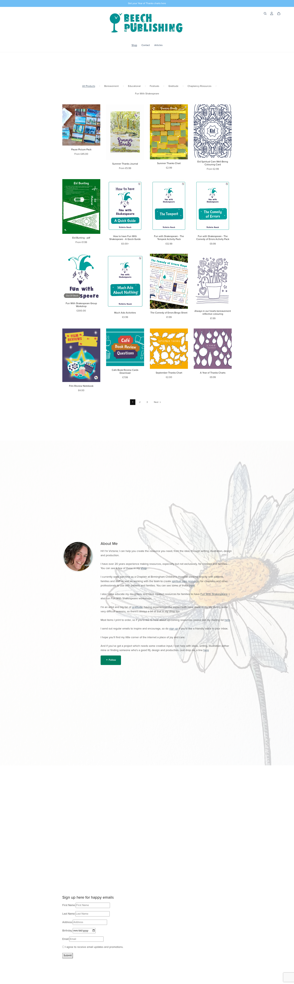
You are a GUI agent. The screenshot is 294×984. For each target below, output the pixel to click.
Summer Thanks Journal (125, 163)
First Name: (69, 905)
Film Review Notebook (81, 386)
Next (156, 402)
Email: (65, 939)
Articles (158, 45)
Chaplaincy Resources (199, 86)
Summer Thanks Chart (169, 163)
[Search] (265, 13)
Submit (68, 955)
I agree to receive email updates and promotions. (93, 947)
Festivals (154, 86)
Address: (67, 922)
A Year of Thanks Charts (212, 372)
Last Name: (68, 913)
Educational (134, 86)
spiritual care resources (186, 581)
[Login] (271, 13)
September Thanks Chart (169, 372)
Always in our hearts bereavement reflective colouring (212, 312)
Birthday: (67, 930)
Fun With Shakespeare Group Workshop (81, 305)
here (192, 585)
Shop (134, 45)
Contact (145, 45)
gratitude (137, 607)
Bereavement (111, 86)
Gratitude (173, 86)
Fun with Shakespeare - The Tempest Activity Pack (169, 238)
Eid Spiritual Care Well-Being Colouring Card (212, 163)
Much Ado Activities (125, 312)
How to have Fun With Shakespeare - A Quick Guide (125, 238)
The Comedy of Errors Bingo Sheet (168, 312)
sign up (173, 628)
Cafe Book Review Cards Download (125, 371)
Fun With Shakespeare (147, 93)
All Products (88, 86)
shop (144, 568)
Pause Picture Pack (81, 149)
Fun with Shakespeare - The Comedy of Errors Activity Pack (212, 238)
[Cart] (280, 13)
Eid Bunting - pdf (81, 237)
